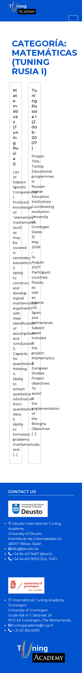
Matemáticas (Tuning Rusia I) (16, 127)
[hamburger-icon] (73, 18)
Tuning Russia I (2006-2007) (34, 119)
